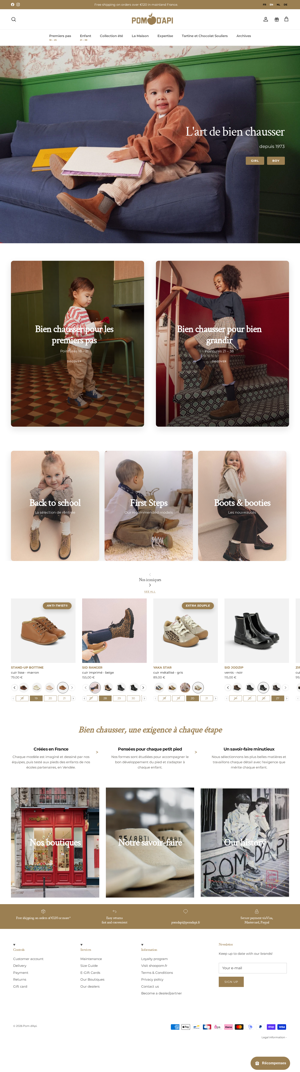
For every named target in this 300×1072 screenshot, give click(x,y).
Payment (20, 973)
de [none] (285, 4)
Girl (255, 160)
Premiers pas (60, 38)
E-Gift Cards (90, 973)
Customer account (28, 959)
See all (150, 591)
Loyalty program (154, 959)
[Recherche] (13, 19)
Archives (244, 36)
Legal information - (274, 1037)
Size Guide (89, 966)
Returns (19, 979)
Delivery (19, 966)
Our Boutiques (92, 979)
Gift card (20, 986)
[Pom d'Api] (154, 19)
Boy (276, 160)
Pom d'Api (30, 1026)
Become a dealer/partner (161, 993)
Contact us (150, 986)
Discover (74, 361)
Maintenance (91, 959)
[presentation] (14, 687)
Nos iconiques (150, 580)
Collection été (111, 36)
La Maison (140, 36)
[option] (264, 4)
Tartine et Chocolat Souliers (205, 36)
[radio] (23, 687)
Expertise (165, 36)
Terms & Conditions (157, 973)
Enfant (85, 38)
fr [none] (264, 4)
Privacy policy (152, 979)
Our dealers (89, 986)
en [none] (271, 4)
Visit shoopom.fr (154, 966)
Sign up (231, 981)
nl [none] (278, 4)
